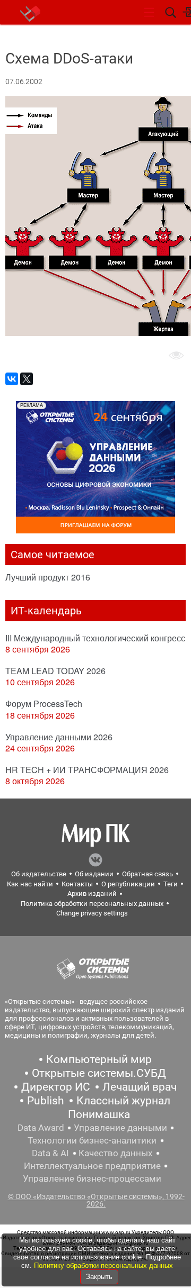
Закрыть (99, 1277)
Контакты (77, 884)
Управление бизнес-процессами (92, 1178)
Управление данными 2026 (58, 737)
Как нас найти (30, 884)
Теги (170, 884)
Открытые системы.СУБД (99, 1073)
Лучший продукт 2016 (47, 577)
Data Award (41, 1127)
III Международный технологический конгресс (95, 638)
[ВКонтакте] (11, 379)
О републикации (128, 884)
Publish (45, 1100)
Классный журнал (123, 1100)
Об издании (94, 874)
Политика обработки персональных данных (92, 904)
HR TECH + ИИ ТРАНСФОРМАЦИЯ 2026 (87, 770)
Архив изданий (92, 893)
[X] (26, 379)
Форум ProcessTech (43, 703)
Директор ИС (55, 1087)
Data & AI (50, 1153)
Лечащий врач (139, 1087)
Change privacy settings (92, 913)
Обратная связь (147, 874)
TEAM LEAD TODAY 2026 (55, 671)
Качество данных (115, 1153)
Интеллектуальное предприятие (92, 1165)
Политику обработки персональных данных (103, 1265)
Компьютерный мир (99, 1059)
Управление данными (120, 1127)
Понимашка (99, 1114)
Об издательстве (38, 874)
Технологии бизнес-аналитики (92, 1140)
